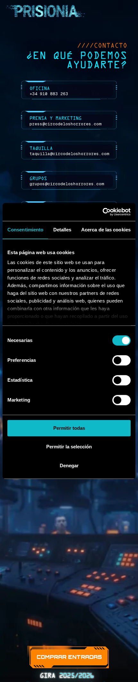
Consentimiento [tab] (25, 229)
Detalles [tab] (62, 229)
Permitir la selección (69, 447)
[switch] (121, 360)
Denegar (69, 465)
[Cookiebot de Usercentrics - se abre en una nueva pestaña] (102, 212)
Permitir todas (69, 428)
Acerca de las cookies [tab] (106, 229)
